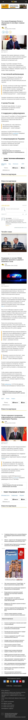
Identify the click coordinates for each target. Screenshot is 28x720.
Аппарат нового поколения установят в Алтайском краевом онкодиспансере (14, 641)
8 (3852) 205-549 (6, 706)
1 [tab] (9, 254)
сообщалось (8, 384)
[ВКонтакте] (7, 32)
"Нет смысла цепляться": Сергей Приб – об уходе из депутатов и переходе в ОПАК (14, 246)
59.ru (2, 306)
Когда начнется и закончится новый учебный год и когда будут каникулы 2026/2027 (13, 593)
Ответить (7, 225)
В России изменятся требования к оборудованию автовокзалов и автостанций (15, 672)
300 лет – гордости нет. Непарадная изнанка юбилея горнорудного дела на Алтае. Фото (15, 540)
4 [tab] (15, 254)
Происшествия (7, 265)
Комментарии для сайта (20, 227)
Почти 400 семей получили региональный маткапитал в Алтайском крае (14, 628)
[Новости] (15, 168)
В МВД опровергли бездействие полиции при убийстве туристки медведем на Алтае (15, 655)
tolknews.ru (7, 690)
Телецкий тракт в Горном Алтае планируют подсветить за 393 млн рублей (15, 545)
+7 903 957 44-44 (6, 701)
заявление (15, 163)
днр (10, 163)
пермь (7, 398)
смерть (13, 398)
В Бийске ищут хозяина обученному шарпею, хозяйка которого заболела (13, 651)
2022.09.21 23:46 (16, 218)
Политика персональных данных (11, 713)
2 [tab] (11, 254)
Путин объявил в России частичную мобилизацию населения (12, 485)
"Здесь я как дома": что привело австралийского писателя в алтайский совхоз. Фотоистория (14, 599)
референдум (14, 495)
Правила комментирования (10, 715)
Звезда (3, 458)
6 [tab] (19, 254)
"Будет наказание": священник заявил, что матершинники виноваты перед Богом (15, 659)
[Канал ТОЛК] (23, 168)
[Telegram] (3, 32)
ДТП (2, 398)
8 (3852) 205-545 (6, 705)
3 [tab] (13, 254)
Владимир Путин (4, 164)
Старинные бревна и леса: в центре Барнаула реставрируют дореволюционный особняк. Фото (15, 536)
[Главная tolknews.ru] (14, 2)
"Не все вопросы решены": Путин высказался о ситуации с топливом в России (13, 646)
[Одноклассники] (10, 32)
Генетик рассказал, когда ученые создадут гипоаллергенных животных (14, 632)
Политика (6, 28)
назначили (15, 133)
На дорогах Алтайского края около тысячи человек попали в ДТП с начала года (13, 393)
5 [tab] (17, 254)
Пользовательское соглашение (11, 714)
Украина (22, 495)
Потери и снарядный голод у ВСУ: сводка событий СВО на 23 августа (14, 636)
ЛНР (23, 163)
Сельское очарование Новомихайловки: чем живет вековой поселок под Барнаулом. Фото (15, 609)
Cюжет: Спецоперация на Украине (14, 492)
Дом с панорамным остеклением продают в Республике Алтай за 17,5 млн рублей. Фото (15, 664)
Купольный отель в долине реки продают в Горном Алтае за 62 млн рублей (15, 588)
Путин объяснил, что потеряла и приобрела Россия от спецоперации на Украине (13, 152)
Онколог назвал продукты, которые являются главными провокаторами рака (14, 614)
